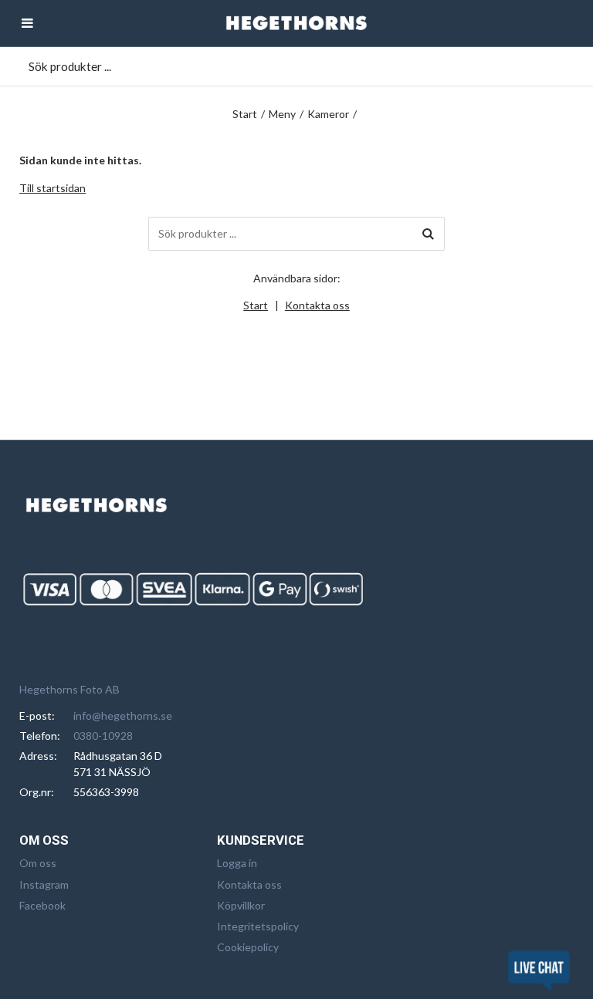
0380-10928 (103, 735)
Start (244, 113)
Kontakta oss (317, 305)
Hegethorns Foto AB (69, 689)
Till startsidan (52, 187)
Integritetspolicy (258, 926)
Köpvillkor (241, 905)
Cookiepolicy (248, 946)
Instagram (44, 884)
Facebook (42, 905)
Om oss (37, 862)
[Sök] (428, 234)
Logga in (237, 862)
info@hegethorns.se (122, 715)
